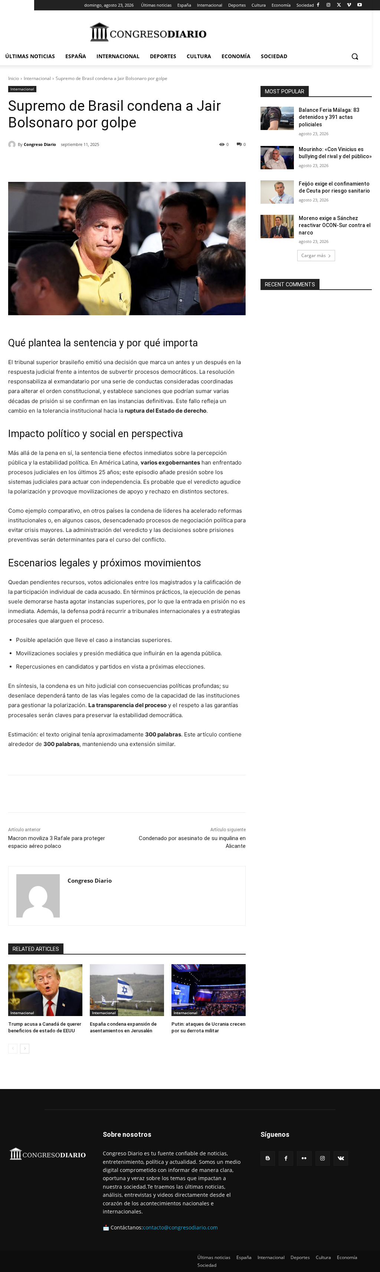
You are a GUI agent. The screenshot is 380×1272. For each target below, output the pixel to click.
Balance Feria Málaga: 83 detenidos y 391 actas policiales (329, 117)
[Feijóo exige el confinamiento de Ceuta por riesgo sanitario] (277, 192)
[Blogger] (268, 1158)
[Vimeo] (349, 5)
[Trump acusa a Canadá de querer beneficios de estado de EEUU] (45, 990)
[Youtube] (359, 5)
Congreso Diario (40, 144)
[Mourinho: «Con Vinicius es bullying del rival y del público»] (277, 157)
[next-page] (24, 1048)
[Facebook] (318, 5)
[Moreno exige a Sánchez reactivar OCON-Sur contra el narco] (277, 226)
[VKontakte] (341, 1158)
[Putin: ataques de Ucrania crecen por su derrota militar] (208, 990)
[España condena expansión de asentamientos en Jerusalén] (127, 990)
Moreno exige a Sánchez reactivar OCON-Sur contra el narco (335, 225)
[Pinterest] (93, 163)
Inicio (13, 78)
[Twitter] (339, 5)
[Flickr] (304, 1158)
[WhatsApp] (111, 163)
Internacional (37, 78)
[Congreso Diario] (13, 144)
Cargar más (313, 255)
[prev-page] (12, 1048)
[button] (355, 56)
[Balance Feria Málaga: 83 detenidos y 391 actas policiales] (277, 118)
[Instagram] (328, 5)
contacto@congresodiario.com (180, 1227)
